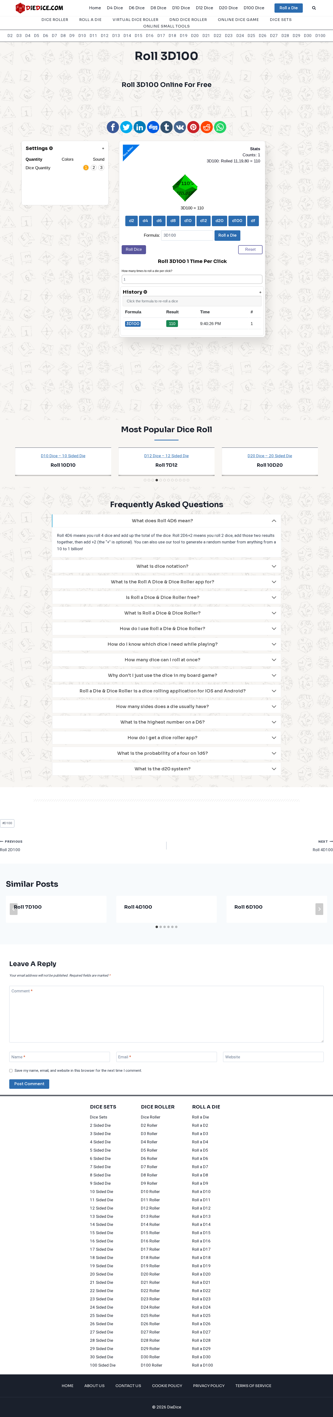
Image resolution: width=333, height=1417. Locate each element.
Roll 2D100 (11, 846)
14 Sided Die (101, 1224)
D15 (138, 36)
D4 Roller (149, 1142)
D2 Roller (149, 1125)
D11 (93, 36)
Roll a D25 (201, 1316)
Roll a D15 (201, 1233)
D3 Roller (149, 1134)
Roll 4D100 (323, 846)
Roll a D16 (201, 1241)
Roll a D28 (201, 1340)
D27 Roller (150, 1332)
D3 (19, 36)
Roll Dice (134, 249)
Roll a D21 (201, 1282)
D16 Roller (150, 1241)
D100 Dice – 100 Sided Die (166, 456)
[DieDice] (39, 8)
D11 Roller (150, 1200)
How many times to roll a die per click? (147, 271)
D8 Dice (158, 7)
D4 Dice (115, 7)
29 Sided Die (101, 1349)
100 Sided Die (103, 1365)
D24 (240, 36)
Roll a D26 (201, 1324)
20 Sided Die (101, 1274)
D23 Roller (150, 1299)
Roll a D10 (201, 1192)
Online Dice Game (238, 19)
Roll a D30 (201, 1357)
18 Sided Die (101, 1258)
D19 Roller (150, 1266)
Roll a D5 (200, 1150)
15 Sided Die (101, 1233)
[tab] (145, 480)
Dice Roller (54, 19)
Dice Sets (281, 19)
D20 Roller (150, 1274)
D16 (150, 36)
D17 (161, 36)
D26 (262, 36)
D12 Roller (150, 1208)
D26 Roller (150, 1324)
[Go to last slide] (14, 909)
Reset (250, 249)
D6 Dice (137, 7)
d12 (203, 220)
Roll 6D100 (166, 465)
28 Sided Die (101, 1340)
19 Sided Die (101, 1266)
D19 (183, 36)
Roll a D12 (201, 1208)
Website (232, 1057)
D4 (27, 36)
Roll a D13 (201, 1216)
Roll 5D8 (269, 465)
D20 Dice (228, 7)
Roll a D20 (201, 1274)
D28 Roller (150, 1340)
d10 (188, 220)
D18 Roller (150, 1258)
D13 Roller (150, 1216)
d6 (159, 220)
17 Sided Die (101, 1249)
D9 (72, 36)
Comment (22, 991)
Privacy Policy (209, 1385)
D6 (45, 36)
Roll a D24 (201, 1307)
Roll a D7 (200, 1167)
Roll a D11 (201, 1200)
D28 (285, 36)
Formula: (152, 235)
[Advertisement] (166, 104)
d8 (173, 220)
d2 (131, 220)
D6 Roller (149, 1159)
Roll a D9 (200, 1183)
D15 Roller (150, 1233)
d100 (237, 220)
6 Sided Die (100, 1159)
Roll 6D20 (63, 465)
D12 (104, 36)
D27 (274, 36)
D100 (320, 36)
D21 (206, 36)
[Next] (319, 909)
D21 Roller (150, 1282)
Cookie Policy (167, 1385)
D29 (296, 36)
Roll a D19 (201, 1266)
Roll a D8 (200, 1175)
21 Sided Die (101, 1282)
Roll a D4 (200, 1142)
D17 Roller (150, 1249)
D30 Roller (150, 1357)
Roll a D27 (201, 1332)
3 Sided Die (100, 1134)
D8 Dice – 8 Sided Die (270, 456)
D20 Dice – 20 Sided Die (63, 456)
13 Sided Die (101, 1216)
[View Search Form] (314, 8)
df (253, 220)
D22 (217, 36)
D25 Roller (150, 1316)
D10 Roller (150, 1192)
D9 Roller (149, 1183)
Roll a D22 (201, 1291)
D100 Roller (151, 1365)
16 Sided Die (101, 1241)
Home (95, 7)
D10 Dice (181, 7)
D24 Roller (150, 1307)
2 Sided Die (100, 1125)
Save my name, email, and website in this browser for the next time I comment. (78, 1070)
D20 (195, 36)
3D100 (132, 323)
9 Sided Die (100, 1183)
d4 (145, 220)
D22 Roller (150, 1291)
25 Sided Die (101, 1316)
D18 (172, 36)
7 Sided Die (100, 1167)
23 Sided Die (101, 1299)
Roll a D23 (201, 1299)
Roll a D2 (200, 1125)
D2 (10, 36)
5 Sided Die (100, 1150)
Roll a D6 (200, 1159)
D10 (82, 36)
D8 (63, 36)
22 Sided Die (101, 1291)
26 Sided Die (101, 1324)
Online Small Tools (166, 26)
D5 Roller (149, 1150)
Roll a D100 (202, 1365)
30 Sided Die (101, 1357)
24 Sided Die (101, 1307)
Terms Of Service (253, 1385)
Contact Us (128, 1385)
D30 (308, 36)
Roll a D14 (201, 1224)
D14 (127, 36)
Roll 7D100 (28, 907)
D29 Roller (150, 1349)
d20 (219, 220)
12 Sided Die (101, 1208)
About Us (94, 1385)
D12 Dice (204, 7)
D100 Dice (254, 7)
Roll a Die (288, 7)
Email (124, 1057)
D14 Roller (150, 1224)
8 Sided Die (100, 1175)
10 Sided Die (101, 1192)
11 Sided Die (101, 1200)
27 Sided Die (101, 1332)
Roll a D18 (201, 1258)
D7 (54, 36)
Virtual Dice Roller (135, 19)
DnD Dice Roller (188, 19)
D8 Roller (149, 1175)
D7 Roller (149, 1167)
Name (18, 1057)
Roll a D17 (201, 1249)
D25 (251, 36)
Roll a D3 (200, 1134)
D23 (229, 36)
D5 (36, 36)
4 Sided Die (100, 1142)
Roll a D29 (201, 1349)
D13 (116, 36)
